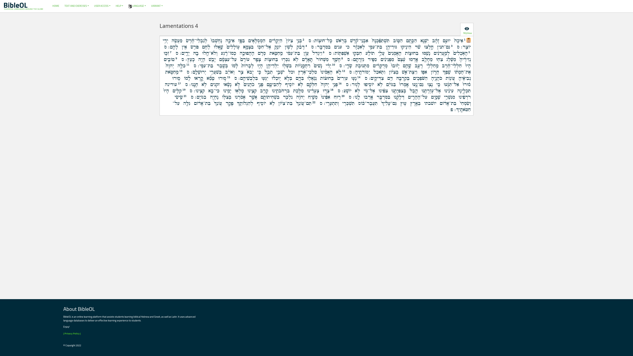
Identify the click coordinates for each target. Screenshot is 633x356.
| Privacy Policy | (72, 333)
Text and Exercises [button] (75, 6)
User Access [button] (101, 6)
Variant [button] (156, 6)
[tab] (466, 29)
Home (55, 6)
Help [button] (118, 6)
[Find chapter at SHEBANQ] (468, 40)
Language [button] (138, 6)
